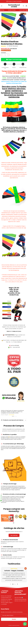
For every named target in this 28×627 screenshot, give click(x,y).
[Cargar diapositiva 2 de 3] (14, 416)
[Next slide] (25, 519)
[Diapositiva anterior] (11, 416)
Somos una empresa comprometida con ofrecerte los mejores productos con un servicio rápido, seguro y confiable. (7, 600)
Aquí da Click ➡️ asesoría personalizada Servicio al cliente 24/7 (21, 599)
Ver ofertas (14, 535)
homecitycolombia (15, 625)
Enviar (14, 619)
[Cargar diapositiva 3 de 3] (15, 416)
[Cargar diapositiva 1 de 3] (11, 38)
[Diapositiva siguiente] (16, 416)
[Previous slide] (3, 519)
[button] (23, 5)
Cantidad (3, 52)
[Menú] (1, 5)
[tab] (13, 522)
